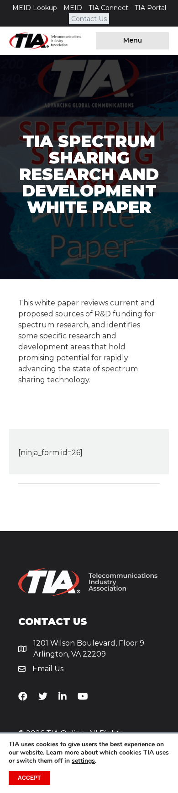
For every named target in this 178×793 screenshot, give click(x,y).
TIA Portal (150, 8)
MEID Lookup (34, 8)
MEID (72, 8)
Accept (29, 778)
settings (83, 761)
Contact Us (89, 19)
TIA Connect (108, 8)
